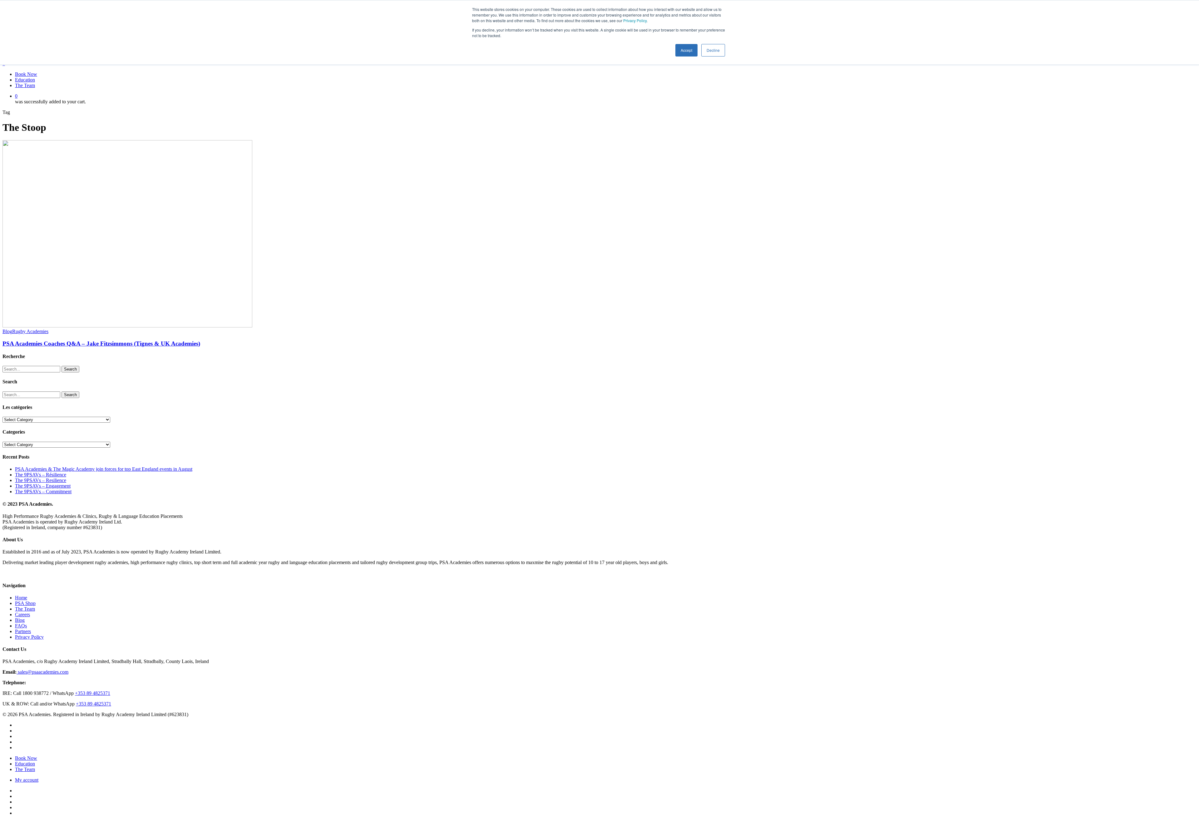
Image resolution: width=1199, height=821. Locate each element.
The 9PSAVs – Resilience (40, 480)
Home (21, 597)
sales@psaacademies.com (42, 672)
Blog (7, 331)
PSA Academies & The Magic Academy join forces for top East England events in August (103, 469)
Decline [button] (713, 50)
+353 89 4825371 (92, 693)
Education (25, 763)
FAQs (21, 625)
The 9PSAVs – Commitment (43, 491)
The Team (25, 609)
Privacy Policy (635, 20)
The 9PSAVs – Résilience (40, 474)
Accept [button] (686, 50)
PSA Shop (25, 603)
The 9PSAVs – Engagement (43, 486)
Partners (23, 631)
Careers (22, 614)
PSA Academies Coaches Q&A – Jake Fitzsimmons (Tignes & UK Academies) (101, 343)
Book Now (26, 758)
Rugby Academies (30, 331)
